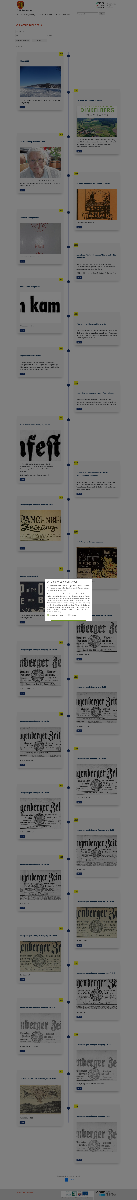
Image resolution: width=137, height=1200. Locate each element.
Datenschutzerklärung (54, 612)
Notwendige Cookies (56, 615)
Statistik (73, 615)
